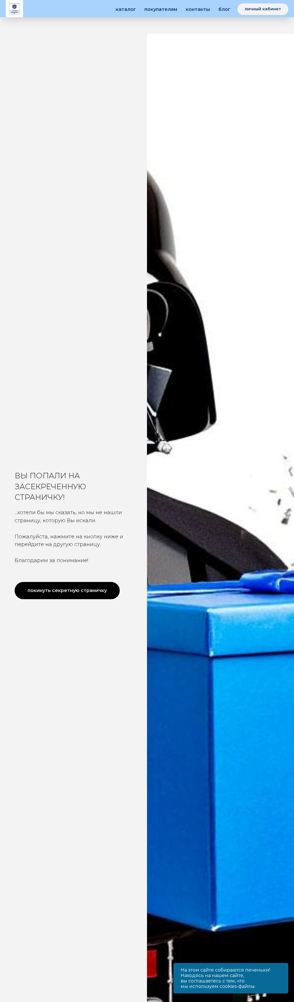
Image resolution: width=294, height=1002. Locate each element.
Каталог (126, 9)
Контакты (198, 9)
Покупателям (160, 9)
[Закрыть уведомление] (284, 967)
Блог (224, 9)
